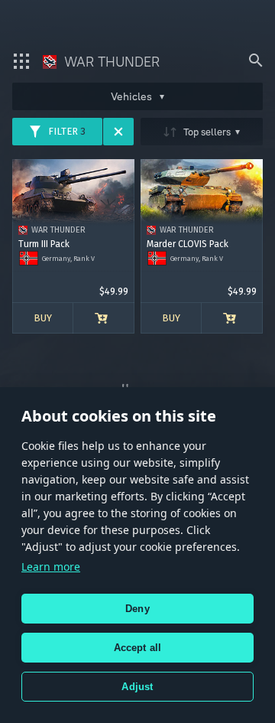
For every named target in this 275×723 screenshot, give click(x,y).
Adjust (137, 686)
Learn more (50, 566)
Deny (137, 608)
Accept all (138, 647)
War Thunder (110, 61)
